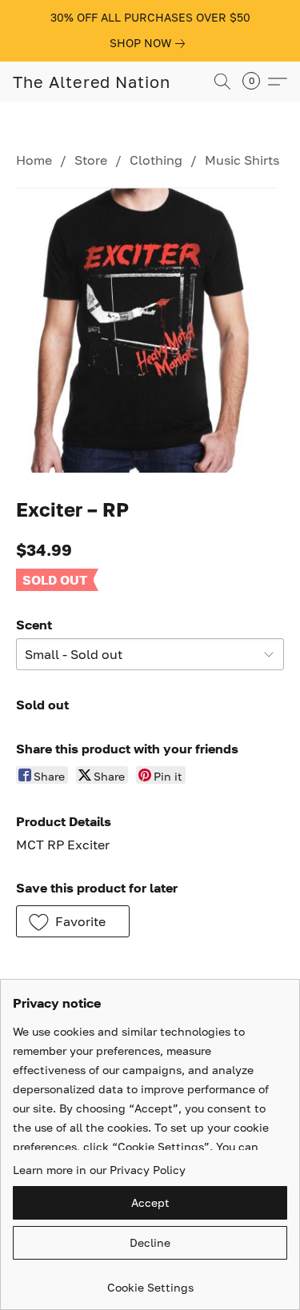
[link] (150, 43)
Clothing (156, 160)
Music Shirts (242, 160)
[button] (91, 82)
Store (90, 160)
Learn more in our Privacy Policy (99, 1169)
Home (34, 160)
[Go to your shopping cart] (256, 82)
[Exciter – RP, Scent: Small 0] (150, 329)
